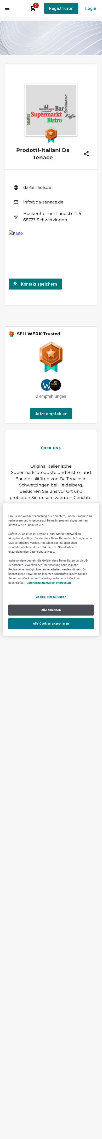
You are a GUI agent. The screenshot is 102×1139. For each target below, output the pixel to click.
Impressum (63, 583)
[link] (51, 187)
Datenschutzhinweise (41, 583)
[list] (51, 202)
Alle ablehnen (51, 610)
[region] (51, 569)
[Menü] (7, 8)
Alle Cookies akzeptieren (51, 623)
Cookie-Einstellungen (51, 596)
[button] (51, 413)
